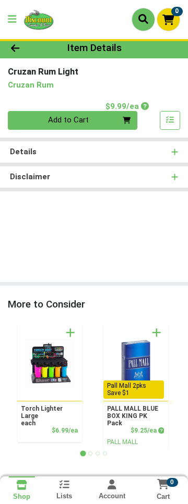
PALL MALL (122, 442)
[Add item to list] (170, 120)
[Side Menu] (12, 19)
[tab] (83, 453)
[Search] (143, 19)
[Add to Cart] (70, 332)
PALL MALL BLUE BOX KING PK (132, 416)
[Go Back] (29, 48)
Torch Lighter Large (42, 416)
